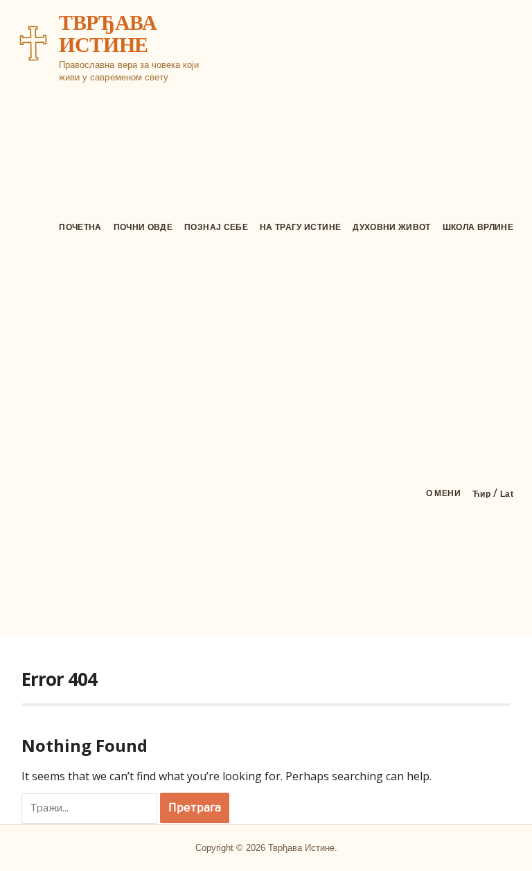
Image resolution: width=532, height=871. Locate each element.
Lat (506, 494)
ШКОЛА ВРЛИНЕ (478, 227)
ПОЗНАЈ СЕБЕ (216, 227)
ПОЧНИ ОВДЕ (143, 227)
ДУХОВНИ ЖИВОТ (392, 227)
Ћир (481, 494)
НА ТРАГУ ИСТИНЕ (300, 227)
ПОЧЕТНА (80, 227)
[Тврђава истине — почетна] (33, 43)
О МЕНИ (443, 493)
